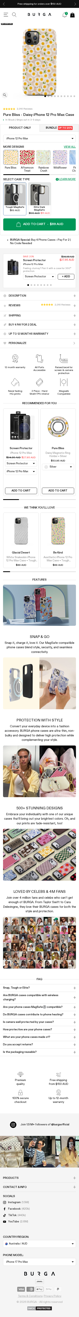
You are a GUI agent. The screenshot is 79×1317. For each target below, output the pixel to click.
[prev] (4, 3)
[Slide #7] (68, 96)
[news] (64, 15)
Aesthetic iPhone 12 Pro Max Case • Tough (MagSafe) (58, 559)
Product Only (20, 128)
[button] (17, 109)
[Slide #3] (55, 96)
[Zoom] (5, 95)
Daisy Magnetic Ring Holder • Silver (58, 455)
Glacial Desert (21, 552)
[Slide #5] (61, 96)
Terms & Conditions (30, 1296)
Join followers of (44, 1124)
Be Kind (58, 552)
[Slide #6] (64, 96)
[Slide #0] (45, 96)
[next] (75, 3)
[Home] (39, 14)
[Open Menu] (6, 15)
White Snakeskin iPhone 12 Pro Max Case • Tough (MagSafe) (21, 559)
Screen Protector (21, 448)
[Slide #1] (48, 96)
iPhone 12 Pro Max (21, 453)
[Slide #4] (58, 96)
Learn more (67, 179)
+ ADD (66, 276)
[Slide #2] (51, 96)
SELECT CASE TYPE (16, 179)
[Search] (14, 15)
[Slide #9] (74, 96)
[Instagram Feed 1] (39, 1151)
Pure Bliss (58, 448)
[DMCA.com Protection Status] (39, 1308)
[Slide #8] (71, 96)
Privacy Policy (52, 1296)
